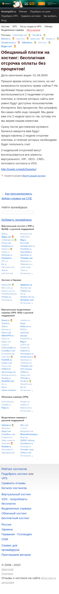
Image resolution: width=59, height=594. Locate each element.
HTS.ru (5, 261)
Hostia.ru (5, 252)
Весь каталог (33, 30)
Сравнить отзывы (14, 483)
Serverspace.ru (27, 354)
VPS (14, 26)
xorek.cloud (25, 267)
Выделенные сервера (12, 30)
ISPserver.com (8, 267)
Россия (6, 524)
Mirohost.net (25, 288)
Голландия (24, 534)
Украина (7, 529)
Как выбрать (50, 16)
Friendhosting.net (9, 294)
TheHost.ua (25, 291)
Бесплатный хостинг (15, 518)
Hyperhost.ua (26, 285)
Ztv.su (23, 387)
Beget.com (6, 46)
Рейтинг (23, 11)
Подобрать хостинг (15, 473)
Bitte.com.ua (7, 288)
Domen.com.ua (8, 291)
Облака (48, 26)
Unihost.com (25, 452)
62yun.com (6, 332)
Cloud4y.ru (6, 405)
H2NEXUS (6, 369)
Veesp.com (25, 375)
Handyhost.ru (7, 246)
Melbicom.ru (25, 326)
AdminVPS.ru (7, 335)
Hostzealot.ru (7, 449)
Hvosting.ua (7, 300)
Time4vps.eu (26, 363)
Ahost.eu (5, 339)
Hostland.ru (6, 258)
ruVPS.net (24, 345)
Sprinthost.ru (25, 255)
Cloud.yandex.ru (9, 348)
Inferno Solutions (9, 390)
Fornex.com (7, 363)
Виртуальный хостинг (34, 175)
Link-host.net (7, 273)
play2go (23, 335)
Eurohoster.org (8, 354)
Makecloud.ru (26, 408)
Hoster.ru (50, 38)
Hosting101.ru (8, 11)
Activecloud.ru (8, 402)
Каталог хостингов (14, 488)
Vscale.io (36, 35)
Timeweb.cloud (26, 449)
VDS (5, 499)
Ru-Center (24, 243)
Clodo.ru (5, 345)
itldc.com (24, 425)
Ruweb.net (24, 348)
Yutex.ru (24, 270)
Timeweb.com (26, 258)
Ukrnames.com (27, 300)
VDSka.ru (24, 372)
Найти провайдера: (15, 207)
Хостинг (5, 26)
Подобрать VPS (9, 16)
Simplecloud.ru (8, 42)
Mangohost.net (26, 431)
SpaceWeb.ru (26, 252)
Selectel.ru (27, 42)
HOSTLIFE (35, 39)
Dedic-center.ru (8, 440)
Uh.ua (22, 294)
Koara (22, 323)
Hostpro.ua (6, 297)
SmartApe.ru (25, 249)
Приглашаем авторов (16, 554)
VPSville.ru (25, 378)
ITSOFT (23, 428)
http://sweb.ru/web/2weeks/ (18, 169)
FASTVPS (20, 39)
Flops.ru (5, 408)
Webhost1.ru (25, 261)
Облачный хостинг (14, 513)
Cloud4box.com (8, 351)
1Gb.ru (4, 234)
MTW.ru (23, 329)
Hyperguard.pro (8, 452)
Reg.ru (23, 240)
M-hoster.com (26, 234)
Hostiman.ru (7, 255)
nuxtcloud (24, 332)
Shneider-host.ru (27, 246)
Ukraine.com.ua (27, 297)
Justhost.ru (25, 320)
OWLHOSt (24, 237)
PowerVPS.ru (26, 339)
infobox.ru (24, 405)
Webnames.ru (26, 264)
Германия (8, 534)
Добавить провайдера (17, 219)
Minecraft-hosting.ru (29, 434)
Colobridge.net (20, 35)
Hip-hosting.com (9, 372)
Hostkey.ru (6, 378)
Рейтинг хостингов (14, 469)
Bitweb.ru (5, 38)
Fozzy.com (6, 243)
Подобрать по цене (40, 11)
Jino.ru (4, 270)
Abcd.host (6, 428)
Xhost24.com (26, 384)
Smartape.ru (25, 446)
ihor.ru (4, 387)
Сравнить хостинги (31, 16)
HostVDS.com (8, 381)
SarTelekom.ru (26, 443)
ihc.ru (4, 264)
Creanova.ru (7, 437)
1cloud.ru (6, 323)
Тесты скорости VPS (30, 26)
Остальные (25, 273)
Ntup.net (24, 437)
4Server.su (6, 329)
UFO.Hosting (26, 369)
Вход (4, 20)
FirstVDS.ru (7, 360)
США (5, 539)
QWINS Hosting (27, 440)
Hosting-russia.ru (9, 375)
